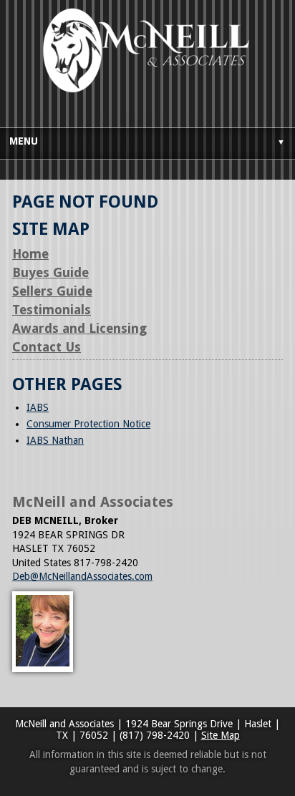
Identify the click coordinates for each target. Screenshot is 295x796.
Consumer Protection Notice (88, 423)
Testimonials (51, 309)
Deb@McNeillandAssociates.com (82, 576)
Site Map (220, 735)
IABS (37, 407)
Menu (147, 141)
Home (30, 253)
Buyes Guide (50, 272)
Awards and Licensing (79, 328)
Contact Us (46, 346)
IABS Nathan (55, 440)
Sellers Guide (52, 290)
